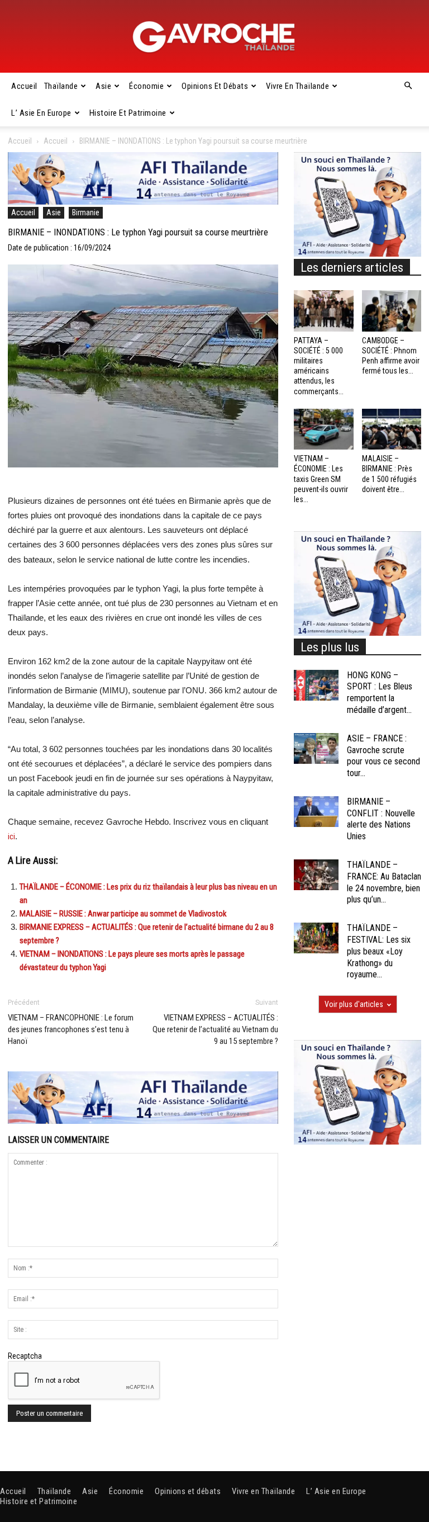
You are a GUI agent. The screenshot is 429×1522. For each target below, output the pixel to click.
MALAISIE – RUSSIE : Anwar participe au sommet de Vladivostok (123, 914)
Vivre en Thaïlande (297, 86)
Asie (103, 86)
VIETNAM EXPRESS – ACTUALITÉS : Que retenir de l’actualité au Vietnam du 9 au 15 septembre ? (215, 1029)
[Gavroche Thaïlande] (214, 37)
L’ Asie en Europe (41, 113)
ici (11, 836)
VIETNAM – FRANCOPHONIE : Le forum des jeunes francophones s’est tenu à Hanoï (71, 1029)
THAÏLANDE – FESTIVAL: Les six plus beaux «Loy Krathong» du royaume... (379, 951)
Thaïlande (61, 86)
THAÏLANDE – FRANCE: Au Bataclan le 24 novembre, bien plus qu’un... (384, 882)
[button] (407, 86)
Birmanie (85, 212)
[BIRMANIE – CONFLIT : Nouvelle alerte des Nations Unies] (316, 811)
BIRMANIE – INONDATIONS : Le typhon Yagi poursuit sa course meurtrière (138, 232)
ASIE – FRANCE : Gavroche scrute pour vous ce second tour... (383, 755)
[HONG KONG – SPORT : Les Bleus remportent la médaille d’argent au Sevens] (316, 685)
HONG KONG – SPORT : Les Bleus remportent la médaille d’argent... (379, 692)
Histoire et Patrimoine (127, 113)
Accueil (24, 86)
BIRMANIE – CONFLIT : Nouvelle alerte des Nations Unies (381, 819)
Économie (146, 86)
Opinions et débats (215, 86)
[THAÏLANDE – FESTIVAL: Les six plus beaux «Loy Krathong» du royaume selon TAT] (316, 938)
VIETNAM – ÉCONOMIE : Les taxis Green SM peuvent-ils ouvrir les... (321, 479)
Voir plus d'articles (354, 1004)
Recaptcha (25, 1355)
